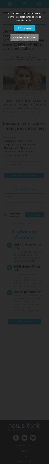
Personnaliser (24, 46)
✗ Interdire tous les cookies (24, 37)
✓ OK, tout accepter (24, 28)
